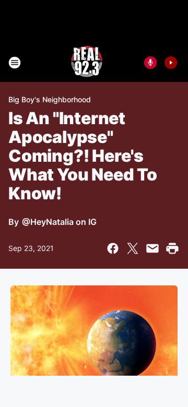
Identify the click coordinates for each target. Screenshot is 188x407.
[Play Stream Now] (170, 62)
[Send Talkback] (150, 62)
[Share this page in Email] (152, 248)
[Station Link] (86, 62)
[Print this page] (172, 248)
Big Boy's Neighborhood (49, 99)
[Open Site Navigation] (14, 62)
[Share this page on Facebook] (112, 248)
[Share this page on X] (132, 248)
